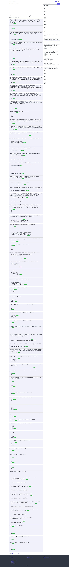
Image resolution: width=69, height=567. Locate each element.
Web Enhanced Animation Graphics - (51, 68)
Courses (11, 557)
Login (56, 1)
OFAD (45, 79)
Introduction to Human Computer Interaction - (51, 55)
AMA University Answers (12, 1)
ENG (45, 21)
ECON (45, 18)
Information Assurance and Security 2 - (51, 51)
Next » (18, 553)
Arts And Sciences (13, 563)
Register (59, 1)
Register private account (47, 557)
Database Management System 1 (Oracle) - (50, 46)
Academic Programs (13, 558)
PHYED (45, 80)
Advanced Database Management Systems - (50, 35)
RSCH (45, 83)
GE (44, 28)
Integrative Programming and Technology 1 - (50, 53)
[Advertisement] (30, 10)
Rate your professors (30, 557)
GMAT (45, 30)
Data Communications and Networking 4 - (52, 44)
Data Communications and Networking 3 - (50, 42)
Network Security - (48, 59)
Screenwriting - (48, 63)
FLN (44, 27)
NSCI (45, 76)
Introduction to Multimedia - (50, 56)
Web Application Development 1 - (50, 67)
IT (44, 33)
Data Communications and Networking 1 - (51, 39)
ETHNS (45, 24)
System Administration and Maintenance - (51, 64)
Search (58, 3)
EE (44, 20)
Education (12, 562)
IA (44, 31)
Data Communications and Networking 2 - (52, 40)
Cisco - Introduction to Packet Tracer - (51, 38)
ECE (45, 17)
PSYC (45, 82)
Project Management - (49, 60)
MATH (45, 73)
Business (12, 561)
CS (44, 15)
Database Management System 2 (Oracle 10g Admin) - (51, 48)
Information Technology (14, 560)
